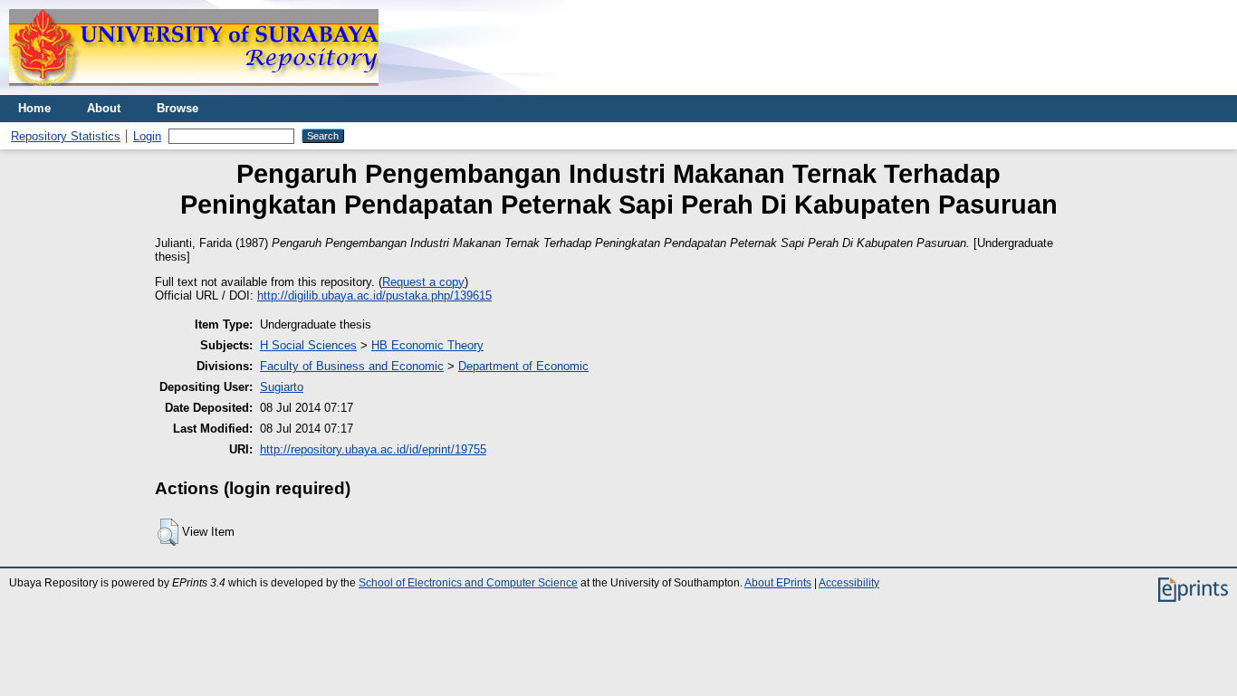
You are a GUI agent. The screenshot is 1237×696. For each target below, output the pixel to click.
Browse (177, 108)
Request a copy (423, 282)
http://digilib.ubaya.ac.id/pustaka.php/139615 (374, 295)
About (103, 108)
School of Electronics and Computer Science (468, 582)
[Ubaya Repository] (194, 91)
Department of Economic (523, 366)
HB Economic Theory (427, 345)
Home (34, 108)
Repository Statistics (65, 136)
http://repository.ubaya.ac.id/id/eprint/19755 (373, 449)
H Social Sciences (308, 345)
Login (147, 136)
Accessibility (849, 582)
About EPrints (777, 582)
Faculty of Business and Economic (352, 366)
